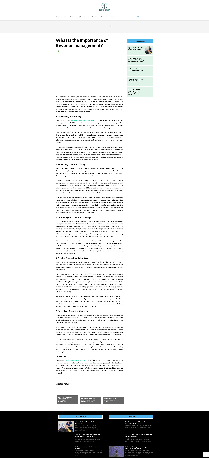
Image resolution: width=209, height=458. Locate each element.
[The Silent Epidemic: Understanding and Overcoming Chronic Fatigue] (148, 92)
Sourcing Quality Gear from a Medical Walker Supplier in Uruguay (88, 400)
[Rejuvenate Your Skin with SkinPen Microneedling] (148, 50)
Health (60, 393)
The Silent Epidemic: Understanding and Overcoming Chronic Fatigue (134, 92)
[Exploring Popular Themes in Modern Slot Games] (112, 395)
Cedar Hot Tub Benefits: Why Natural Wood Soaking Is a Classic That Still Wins (136, 60)
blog (105, 395)
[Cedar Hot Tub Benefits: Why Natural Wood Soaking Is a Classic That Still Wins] (148, 61)
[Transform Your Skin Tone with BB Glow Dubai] (148, 81)
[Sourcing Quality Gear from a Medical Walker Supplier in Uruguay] (89, 395)
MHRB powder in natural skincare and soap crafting (135, 69)
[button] (138, 17)
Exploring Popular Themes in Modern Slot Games (111, 400)
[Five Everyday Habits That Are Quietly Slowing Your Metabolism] (66, 395)
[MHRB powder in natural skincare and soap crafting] (148, 71)
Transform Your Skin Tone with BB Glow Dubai (135, 80)
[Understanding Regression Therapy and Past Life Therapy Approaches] (116, 451)
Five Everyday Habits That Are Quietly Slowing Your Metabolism (65, 399)
